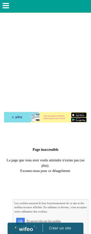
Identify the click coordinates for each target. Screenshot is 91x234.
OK (20, 221)
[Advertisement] (45, 61)
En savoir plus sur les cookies (44, 220)
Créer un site (60, 227)
